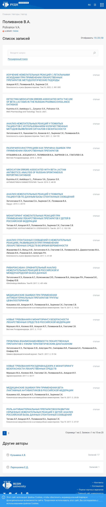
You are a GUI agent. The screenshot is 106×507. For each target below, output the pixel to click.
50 (102, 38)
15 (95, 38)
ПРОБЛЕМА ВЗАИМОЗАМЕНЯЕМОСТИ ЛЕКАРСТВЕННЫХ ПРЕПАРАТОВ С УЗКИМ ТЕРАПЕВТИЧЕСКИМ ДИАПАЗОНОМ (39, 342)
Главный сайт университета (90, 493)
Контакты (98, 482)
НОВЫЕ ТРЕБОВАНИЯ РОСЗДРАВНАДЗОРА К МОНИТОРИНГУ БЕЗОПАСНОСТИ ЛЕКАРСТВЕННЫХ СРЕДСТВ (39, 367)
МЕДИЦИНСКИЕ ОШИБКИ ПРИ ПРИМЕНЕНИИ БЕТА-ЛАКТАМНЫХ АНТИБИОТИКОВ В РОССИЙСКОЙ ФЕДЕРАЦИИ (39, 389)
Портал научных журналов (91, 490)
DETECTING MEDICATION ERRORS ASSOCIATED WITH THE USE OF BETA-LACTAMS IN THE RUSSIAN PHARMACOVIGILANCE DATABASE (39, 102)
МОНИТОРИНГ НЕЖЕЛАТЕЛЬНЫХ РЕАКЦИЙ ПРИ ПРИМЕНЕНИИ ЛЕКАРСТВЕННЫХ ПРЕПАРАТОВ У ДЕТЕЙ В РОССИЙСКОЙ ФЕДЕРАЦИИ (38, 218)
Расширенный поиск (18, 59)
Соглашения (97, 486)
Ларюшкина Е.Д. (19, 467)
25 (98, 38)
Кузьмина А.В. (18, 455)
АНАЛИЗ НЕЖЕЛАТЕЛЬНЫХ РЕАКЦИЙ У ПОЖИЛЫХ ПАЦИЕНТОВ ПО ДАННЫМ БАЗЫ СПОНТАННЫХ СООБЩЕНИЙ (40, 195)
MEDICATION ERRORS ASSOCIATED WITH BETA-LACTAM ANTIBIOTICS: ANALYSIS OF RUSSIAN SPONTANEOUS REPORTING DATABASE (36, 172)
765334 (15, 31)
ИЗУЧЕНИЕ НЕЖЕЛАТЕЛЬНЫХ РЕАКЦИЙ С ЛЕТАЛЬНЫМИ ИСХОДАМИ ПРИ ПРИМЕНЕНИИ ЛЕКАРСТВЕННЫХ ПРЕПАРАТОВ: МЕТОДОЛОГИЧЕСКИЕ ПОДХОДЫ (38, 77)
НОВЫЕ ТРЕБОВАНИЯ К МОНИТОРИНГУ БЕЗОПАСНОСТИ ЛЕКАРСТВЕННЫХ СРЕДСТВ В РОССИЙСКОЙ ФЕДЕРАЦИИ (38, 320)
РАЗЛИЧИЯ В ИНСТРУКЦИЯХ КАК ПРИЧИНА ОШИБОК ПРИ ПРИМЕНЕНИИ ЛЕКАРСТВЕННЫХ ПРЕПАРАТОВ (38, 149)
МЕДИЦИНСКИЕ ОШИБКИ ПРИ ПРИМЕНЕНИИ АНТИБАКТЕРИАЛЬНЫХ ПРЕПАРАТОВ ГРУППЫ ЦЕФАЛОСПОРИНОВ (32, 298)
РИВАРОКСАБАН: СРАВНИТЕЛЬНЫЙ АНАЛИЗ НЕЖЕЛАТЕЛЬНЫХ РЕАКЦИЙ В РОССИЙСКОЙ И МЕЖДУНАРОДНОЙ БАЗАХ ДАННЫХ (32, 270)
